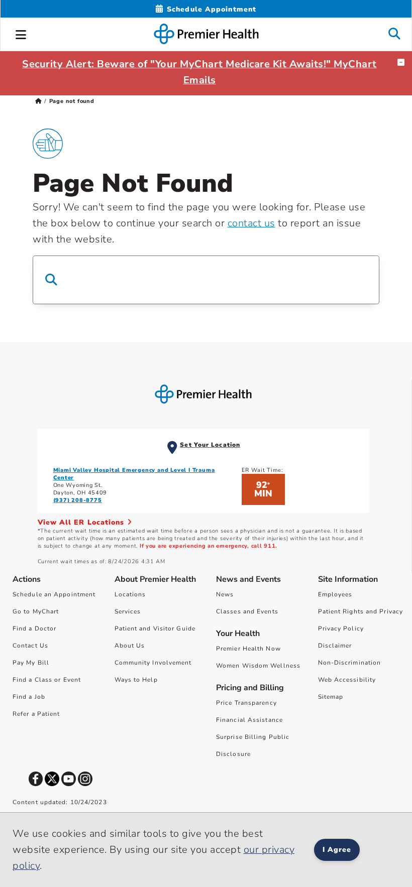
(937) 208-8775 (77, 500)
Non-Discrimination (349, 663)
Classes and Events (247, 611)
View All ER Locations (82, 522)
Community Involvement (153, 663)
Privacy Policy (341, 628)
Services (128, 611)
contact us (251, 223)
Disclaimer (335, 646)
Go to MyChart (36, 611)
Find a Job (29, 697)
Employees (335, 594)
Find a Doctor (34, 628)
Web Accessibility (347, 680)
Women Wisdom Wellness (258, 666)
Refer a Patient (36, 714)
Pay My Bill (31, 663)
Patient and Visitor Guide (155, 628)
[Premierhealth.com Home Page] (38, 101)
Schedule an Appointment (54, 594)
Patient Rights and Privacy (360, 611)
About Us (130, 646)
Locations (130, 594)
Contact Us (30, 646)
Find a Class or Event (47, 680)
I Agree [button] (337, 849)
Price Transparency (246, 703)
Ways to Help (136, 680)
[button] (21, 33)
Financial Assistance (249, 720)
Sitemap (331, 697)
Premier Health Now (248, 649)
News (225, 594)
